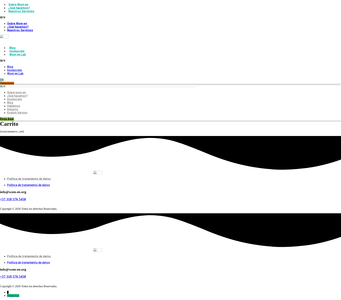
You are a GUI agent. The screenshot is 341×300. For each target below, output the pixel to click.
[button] (43, 17)
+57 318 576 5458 (13, 199)
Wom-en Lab (17, 54)
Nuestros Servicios (21, 11)
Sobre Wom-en (18, 4)
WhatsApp (13, 295)
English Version (17, 112)
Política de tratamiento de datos (29, 178)
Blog (12, 47)
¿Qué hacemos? (19, 8)
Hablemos (13, 106)
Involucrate (17, 51)
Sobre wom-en (16, 92)
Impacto (12, 109)
